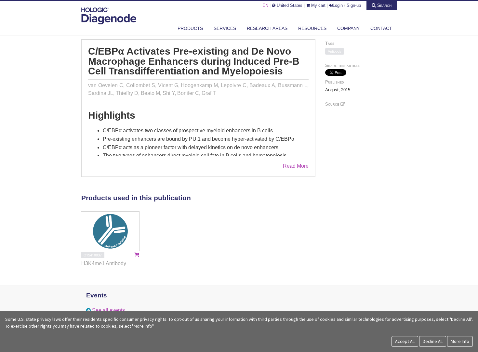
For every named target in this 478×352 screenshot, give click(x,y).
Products (190, 28)
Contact (381, 28)
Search (384, 5)
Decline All (433, 341)
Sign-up (354, 5)
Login (338, 5)
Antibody (334, 51)
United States (288, 5)
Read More (296, 166)
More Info (460, 341)
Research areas (267, 28)
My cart (317, 5)
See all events (108, 310)
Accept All (405, 341)
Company (348, 28)
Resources (312, 28)
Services (225, 28)
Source (332, 104)
